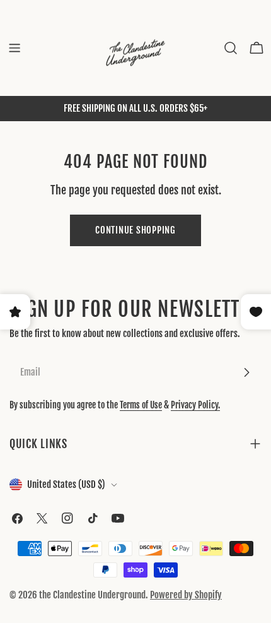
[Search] (230, 48)
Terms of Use (141, 405)
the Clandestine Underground (92, 595)
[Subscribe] (246, 372)
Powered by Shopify (186, 595)
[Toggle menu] (14, 48)
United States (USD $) (66, 484)
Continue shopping (135, 230)
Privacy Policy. (195, 405)
